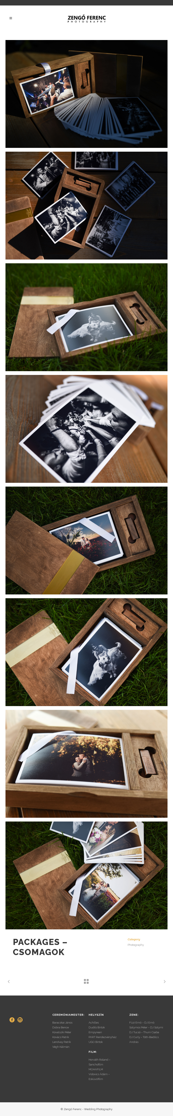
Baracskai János (62, 1022)
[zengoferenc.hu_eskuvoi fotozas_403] (86, 206)
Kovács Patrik (60, 1037)
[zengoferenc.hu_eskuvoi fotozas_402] (86, 429)
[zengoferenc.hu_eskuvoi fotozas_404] (86, 94)
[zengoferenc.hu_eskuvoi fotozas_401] (86, 764)
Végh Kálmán (60, 1046)
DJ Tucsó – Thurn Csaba (144, 1032)
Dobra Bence (60, 1027)
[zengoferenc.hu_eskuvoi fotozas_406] (86, 540)
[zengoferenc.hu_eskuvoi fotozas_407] (86, 652)
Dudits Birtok (97, 1027)
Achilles (94, 1022)
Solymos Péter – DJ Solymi (146, 1027)
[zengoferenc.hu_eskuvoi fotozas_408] (86, 317)
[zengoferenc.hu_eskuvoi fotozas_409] (86, 875)
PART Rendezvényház (102, 1037)
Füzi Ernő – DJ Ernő (141, 1022)
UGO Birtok (96, 1042)
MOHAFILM (96, 1069)
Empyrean (95, 1032)
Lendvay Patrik (61, 1042)
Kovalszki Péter (61, 1032)
